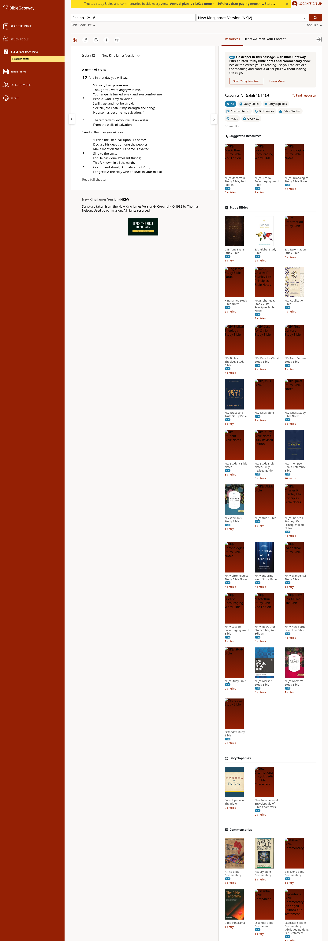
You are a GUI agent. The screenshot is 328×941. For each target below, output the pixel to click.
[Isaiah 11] (72, 119)
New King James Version (100, 199)
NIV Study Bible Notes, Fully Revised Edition (264, 467)
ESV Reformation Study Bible (295, 251)
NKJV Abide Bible (265, 518)
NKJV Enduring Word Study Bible (266, 577)
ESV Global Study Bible (265, 251)
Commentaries (240, 830)
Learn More (277, 81)
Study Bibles (238, 207)
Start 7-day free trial (246, 81)
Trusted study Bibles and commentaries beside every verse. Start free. (181, 4)
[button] (306, 4)
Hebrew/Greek (254, 39)
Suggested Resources (245, 136)
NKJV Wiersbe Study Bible (263, 682)
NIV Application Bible (294, 302)
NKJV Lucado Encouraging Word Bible (267, 181)
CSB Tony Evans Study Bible (234, 251)
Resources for (247, 96)
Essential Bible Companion (264, 924)
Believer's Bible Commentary (294, 873)
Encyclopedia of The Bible (235, 801)
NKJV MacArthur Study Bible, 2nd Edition (235, 181)
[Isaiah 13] (214, 119)
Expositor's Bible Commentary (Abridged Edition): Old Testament (297, 928)
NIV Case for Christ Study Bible (267, 360)
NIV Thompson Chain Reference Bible (295, 467)
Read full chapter (94, 179)
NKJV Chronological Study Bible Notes (297, 179)
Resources (232, 39)
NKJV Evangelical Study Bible (295, 577)
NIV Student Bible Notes (236, 465)
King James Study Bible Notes (236, 302)
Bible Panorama (235, 922)
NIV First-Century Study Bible (296, 360)
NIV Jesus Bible (264, 412)
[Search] (315, 17)
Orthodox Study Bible (235, 733)
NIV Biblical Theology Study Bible (234, 362)
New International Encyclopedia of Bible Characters (266, 803)
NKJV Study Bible (235, 681)
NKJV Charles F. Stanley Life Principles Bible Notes (294, 523)
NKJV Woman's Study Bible (294, 682)
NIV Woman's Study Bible (233, 519)
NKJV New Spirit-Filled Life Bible (295, 628)
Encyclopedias (240, 758)
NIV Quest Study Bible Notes (295, 414)
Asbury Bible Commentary (263, 873)
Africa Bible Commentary (233, 873)
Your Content (276, 39)
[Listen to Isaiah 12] (117, 40)
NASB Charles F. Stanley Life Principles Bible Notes (265, 306)
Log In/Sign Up (310, 4)
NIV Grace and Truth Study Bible (236, 414)
